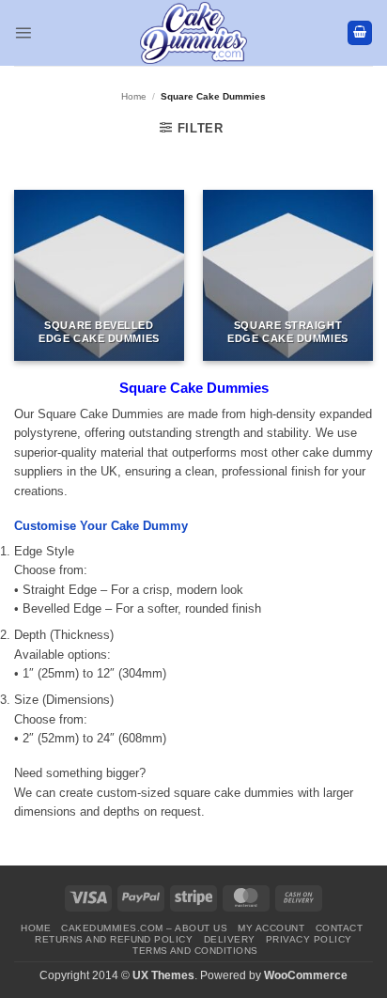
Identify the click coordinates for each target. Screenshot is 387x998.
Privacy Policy (309, 939)
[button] (23, 32)
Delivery (229, 939)
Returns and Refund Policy (114, 939)
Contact (339, 928)
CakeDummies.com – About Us (144, 928)
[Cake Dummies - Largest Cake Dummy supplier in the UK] (194, 33)
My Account (271, 928)
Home (134, 96)
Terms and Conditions (195, 950)
